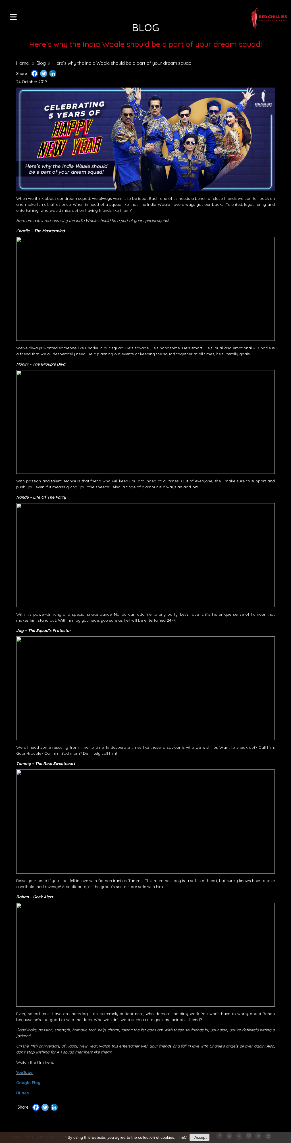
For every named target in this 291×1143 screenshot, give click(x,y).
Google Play (28, 1082)
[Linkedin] (52, 73)
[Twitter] (43, 73)
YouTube (24, 1072)
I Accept (199, 1137)
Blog (41, 63)
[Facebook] (34, 73)
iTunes (22, 1093)
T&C (183, 1137)
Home (22, 63)
